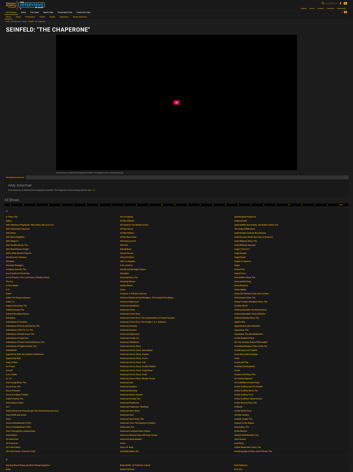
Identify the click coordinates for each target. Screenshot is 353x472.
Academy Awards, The (16, 269)
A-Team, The (11, 217)
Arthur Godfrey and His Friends (248, 386)
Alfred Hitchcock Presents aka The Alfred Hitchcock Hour (32, 411)
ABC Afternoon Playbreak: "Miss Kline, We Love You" (30, 225)
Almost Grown (126, 253)
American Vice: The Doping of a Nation (137, 423)
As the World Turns (242, 411)
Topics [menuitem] (18, 17)
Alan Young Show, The (16, 382)
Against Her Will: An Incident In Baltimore (25, 354)
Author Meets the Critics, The (247, 447)
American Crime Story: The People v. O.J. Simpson (143, 322)
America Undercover (129, 302)
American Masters (128, 386)
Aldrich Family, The (14, 399)
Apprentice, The (241, 330)
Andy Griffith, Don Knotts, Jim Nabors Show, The (256, 225)
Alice (8, 419)
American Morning (128, 390)
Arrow (237, 370)
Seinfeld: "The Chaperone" (37, 21)
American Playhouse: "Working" (134, 407)
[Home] (26, 5)
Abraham (10, 261)
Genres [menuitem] (42, 17)
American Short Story (130, 411)
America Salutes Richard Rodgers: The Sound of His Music (146, 298)
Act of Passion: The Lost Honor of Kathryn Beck (27, 277)
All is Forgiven (126, 217)
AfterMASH (11, 350)
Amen (122, 289)
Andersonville (240, 221)
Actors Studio (12, 285)
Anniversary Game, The (244, 298)
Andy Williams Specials (245, 245)
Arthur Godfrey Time (243, 395)
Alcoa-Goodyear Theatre (17, 395)
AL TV (9, 378)
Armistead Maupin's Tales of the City (250, 346)
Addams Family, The (15, 310)
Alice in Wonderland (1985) (18, 427)
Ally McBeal (125, 249)
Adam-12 (10, 302)
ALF (8, 407)
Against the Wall (13, 358)
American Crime (127, 310)
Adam (8, 293)
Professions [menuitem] (30, 17)
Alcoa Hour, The (13, 386)
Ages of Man (11, 362)
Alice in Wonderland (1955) (18, 423)
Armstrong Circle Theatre (245, 350)
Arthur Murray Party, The (245, 403)
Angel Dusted (240, 253)
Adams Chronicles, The (16, 306)
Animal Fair (239, 269)
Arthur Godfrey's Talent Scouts (248, 399)
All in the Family (13, 447)
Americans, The (127, 427)
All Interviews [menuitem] (11, 12)
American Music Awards (131, 395)
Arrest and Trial (241, 362)
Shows (24, 21)
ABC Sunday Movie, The (17, 245)
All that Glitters (127, 233)
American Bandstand (129, 306)
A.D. (8, 289)
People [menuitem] (52, 17)
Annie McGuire (241, 285)
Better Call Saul (127, 469)
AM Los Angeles (127, 261)
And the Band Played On (245, 217)
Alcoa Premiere (13, 390)
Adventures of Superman (17, 338)
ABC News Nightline (15, 237)
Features (304, 8)
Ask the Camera (241, 415)
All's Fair (124, 245)
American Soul (127, 415)
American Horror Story (130, 346)
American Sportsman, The (132, 419)
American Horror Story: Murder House (137, 378)
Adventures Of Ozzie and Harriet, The (23, 326)
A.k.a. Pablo (11, 374)
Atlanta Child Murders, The (246, 435)
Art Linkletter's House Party (247, 382)
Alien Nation (11, 435)
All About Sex (12, 439)
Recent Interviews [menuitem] (80, 17)
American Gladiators (129, 342)
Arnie (236, 358)
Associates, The (241, 427)
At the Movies (240, 431)
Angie (237, 265)
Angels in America (242, 261)
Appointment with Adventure (247, 326)
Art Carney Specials (243, 378)
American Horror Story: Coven (134, 358)
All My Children (127, 221)
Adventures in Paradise (16, 322)
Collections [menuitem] (63, 17)
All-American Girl (128, 241)
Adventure (10, 318)
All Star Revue (126, 229)
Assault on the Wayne (244, 423)
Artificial (238, 407)
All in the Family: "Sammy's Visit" (20, 451)
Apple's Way (239, 322)
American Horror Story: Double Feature (138, 366)
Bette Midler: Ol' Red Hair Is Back (135, 465)
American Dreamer (128, 326)
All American (12, 443)
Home (8, 21)
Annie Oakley (240, 289)
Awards (312, 8)
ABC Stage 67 (12, 241)
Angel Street (240, 257)
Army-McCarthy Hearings (246, 354)
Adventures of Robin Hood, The (20, 334)
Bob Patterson (240, 465)
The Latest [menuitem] (34, 12)
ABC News (11, 233)
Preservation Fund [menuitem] (65, 12)
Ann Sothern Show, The (244, 277)
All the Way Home (128, 237)
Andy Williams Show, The (245, 241)
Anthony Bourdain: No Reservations (250, 310)
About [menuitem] (23, 12)
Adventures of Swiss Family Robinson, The (25, 342)
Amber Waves (126, 285)
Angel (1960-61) (242, 249)
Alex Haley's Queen (14, 403)
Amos (122, 443)
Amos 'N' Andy (126, 447)
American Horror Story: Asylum (134, 354)
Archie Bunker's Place (244, 338)
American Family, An (129, 338)
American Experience (130, 334)
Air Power (10, 366)
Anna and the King (242, 281)
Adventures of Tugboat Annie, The (21, 346)
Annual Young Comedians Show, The (250, 302)
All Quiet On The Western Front (134, 225)
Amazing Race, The (129, 277)
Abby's (9, 221)
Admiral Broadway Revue (17, 314)
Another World (240, 306)
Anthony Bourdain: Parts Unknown (249, 314)
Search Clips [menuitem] (48, 12)
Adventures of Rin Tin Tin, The (19, 330)
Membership (341, 8)
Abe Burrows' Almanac (16, 257)
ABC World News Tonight (17, 249)
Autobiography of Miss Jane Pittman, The (253, 451)
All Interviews (16, 21)
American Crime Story (130, 314)
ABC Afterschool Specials (18, 229)
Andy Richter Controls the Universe (250, 233)
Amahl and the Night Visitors (133, 269)
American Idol (126, 382)
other (341, 205)
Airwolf (9, 370)
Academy (321, 8)
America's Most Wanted (131, 439)
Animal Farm (240, 273)
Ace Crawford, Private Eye (18, 273)
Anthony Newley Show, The (246, 318)
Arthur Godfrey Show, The (246, 390)
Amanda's (124, 273)
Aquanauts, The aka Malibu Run (248, 334)
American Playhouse (129, 403)
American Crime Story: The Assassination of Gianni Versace (147, 318)
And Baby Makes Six (129, 451)
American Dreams (128, 330)
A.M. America (126, 265)
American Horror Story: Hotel (133, 374)
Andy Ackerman (20, 185)
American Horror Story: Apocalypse (136, 350)
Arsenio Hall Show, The (244, 374)
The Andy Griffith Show (244, 229)
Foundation (330, 8)
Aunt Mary (239, 443)
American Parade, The (130, 399)
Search (331, 3)
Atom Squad (240, 439)
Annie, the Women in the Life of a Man (251, 293)
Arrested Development (244, 366)
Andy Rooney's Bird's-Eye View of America (253, 237)
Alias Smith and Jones (16, 415)
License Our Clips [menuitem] (83, 12)
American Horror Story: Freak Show (136, 370)
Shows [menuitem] (8, 17)
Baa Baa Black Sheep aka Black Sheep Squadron (28, 465)
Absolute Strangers (14, 265)
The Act (9, 281)
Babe (8, 469)
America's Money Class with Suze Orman (138, 435)
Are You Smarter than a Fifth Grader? (251, 342)
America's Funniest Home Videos (135, 431)
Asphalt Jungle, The (243, 419)
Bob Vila (238, 469)
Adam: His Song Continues (18, 298)
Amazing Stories (127, 281)
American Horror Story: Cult (133, 362)
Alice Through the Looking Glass (20, 431)
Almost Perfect (127, 257)
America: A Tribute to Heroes (133, 293)
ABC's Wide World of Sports (18, 253)
